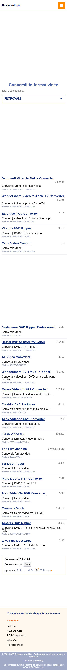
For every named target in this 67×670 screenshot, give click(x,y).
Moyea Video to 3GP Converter (24, 389)
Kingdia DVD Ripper (16, 228)
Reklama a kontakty (33, 661)
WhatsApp (12, 640)
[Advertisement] (33, 45)
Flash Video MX (13, 434)
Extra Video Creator (16, 243)
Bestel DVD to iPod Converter (23, 342)
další (48, 570)
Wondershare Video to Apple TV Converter (33, 196)
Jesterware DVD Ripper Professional (28, 327)
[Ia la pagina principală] (12, 7)
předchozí (10, 570)
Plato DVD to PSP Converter (22, 478)
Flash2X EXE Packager (18, 404)
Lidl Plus (11, 626)
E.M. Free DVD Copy (16, 540)
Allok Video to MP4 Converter (23, 419)
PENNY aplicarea (16, 635)
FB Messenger (15, 644)
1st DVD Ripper (13, 463)
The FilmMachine (14, 449)
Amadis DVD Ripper (16, 523)
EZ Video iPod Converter (20, 213)
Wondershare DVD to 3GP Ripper (26, 372)
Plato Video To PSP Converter (24, 493)
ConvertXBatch (13, 508)
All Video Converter (16, 357)
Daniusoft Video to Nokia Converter (28, 178)
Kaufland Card (15, 630)
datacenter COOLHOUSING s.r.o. (43, 666)
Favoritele (13, 620)
